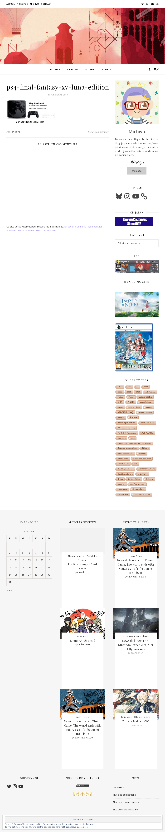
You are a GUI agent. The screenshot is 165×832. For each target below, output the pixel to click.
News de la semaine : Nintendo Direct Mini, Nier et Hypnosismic (135, 645)
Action (131, 397)
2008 (146, 387)
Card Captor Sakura (126, 469)
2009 (120, 392)
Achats (121, 397)
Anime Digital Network (127, 423)
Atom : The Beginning (126, 428)
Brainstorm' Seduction (142, 458)
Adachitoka (145, 397)
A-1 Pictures (150, 392)
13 (138, 387)
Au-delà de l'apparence (127, 433)
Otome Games (142, 717)
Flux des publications (124, 794)
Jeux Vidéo (127, 717)
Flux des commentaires (126, 802)
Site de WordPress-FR (125, 809)
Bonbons (142, 453)
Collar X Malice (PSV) (136, 721)
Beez (133, 438)
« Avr (9, 590)
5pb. (129, 387)
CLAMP (142, 473)
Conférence (122, 489)
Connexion (118, 787)
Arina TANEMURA (147, 423)
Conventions (138, 489)
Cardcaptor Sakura (147, 469)
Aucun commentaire (98, 131)
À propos (22, 4)
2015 (138, 392)
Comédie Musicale (137, 484)
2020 (79, 717)
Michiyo (34, 4)
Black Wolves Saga (125, 453)
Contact (46, 4)
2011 (129, 392)
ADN (120, 402)
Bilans (145, 448)
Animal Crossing (145, 412)
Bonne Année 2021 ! (82, 641)
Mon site (137, 170)
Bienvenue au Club (127, 448)
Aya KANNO (147, 433)
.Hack (120, 387)
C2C (135, 464)
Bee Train (122, 438)
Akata (131, 402)
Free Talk (82, 636)
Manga (72, 556)
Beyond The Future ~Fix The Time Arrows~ (135, 443)
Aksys (120, 407)
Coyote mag (123, 494)
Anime (133, 417)
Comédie (121, 484)
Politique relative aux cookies (74, 827)
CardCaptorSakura (125, 474)
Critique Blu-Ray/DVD (142, 494)
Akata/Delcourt (146, 402)
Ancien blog (125, 412)
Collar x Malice (134, 479)
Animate (121, 417)
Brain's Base (123, 458)
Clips (120, 479)
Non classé (142, 636)
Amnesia (149, 407)
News (85, 717)
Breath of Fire (123, 464)
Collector (149, 479)
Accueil (10, 4)
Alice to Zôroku (134, 407)
